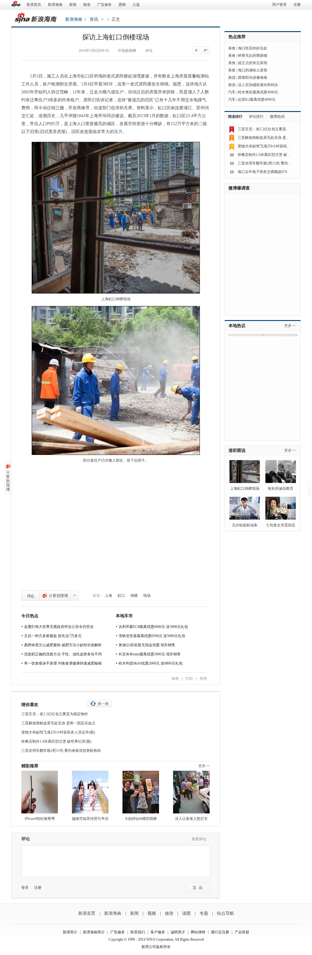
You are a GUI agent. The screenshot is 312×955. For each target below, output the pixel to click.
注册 (297, 4)
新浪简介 (70, 932)
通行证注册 (220, 932)
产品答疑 (242, 932)
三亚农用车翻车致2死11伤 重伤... (264, 163)
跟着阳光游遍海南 (252, 77)
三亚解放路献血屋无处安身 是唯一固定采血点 (58, 723)
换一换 (103, 703)
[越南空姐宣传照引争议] (90, 792)
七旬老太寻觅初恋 (280, 525)
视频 (151, 913)
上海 (108, 595)
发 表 (198, 887)
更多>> (204, 766)
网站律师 (198, 932)
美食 (232, 48)
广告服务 (104, 4)
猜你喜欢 (29, 704)
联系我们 (137, 932)
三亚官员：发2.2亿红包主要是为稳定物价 (54, 714)
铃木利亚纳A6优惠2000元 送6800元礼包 (151, 663)
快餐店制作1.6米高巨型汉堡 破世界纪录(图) (56, 741)
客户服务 (158, 932)
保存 (175, 678)
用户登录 (279, 4)
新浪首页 (34, 4)
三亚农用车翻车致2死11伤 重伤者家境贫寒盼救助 (61, 750)
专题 (204, 913)
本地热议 (237, 325)
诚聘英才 (178, 932)
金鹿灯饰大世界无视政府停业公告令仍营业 (59, 627)
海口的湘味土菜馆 (252, 70)
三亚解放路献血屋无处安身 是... (263, 137)
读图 (186, 913)
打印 (189, 678)
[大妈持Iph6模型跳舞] (140, 792)
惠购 (122, 4)
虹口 (121, 595)
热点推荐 (237, 36)
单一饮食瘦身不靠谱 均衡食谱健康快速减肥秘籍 (63, 663)
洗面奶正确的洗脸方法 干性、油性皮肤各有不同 (63, 654)
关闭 (203, 678)
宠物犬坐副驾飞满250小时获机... (264, 146)
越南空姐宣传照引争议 (90, 818)
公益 (136, 4)
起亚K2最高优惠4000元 (256, 99)
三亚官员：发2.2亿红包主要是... (263, 129)
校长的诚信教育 (280, 488)
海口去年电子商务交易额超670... (264, 172)
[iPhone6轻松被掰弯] (39, 792)
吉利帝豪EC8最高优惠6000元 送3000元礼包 (153, 627)
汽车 (232, 92)
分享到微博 (55, 595)
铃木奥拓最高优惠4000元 (258, 92)
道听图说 (237, 450)
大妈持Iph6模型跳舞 (141, 818)
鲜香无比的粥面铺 (252, 55)
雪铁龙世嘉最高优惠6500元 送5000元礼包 (152, 636)
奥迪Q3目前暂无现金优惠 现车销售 (147, 645)
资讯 (94, 19)
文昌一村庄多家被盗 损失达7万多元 (53, 636)
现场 (147, 595)
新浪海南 (55, 4)
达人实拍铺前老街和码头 (258, 85)
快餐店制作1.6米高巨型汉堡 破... (264, 155)
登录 (25, 887)
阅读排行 (235, 116)
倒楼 (134, 595)
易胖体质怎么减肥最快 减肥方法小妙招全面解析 (63, 645)
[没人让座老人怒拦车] (191, 792)
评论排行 (256, 116)
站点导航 (225, 913)
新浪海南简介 (94, 932)
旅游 (86, 4)
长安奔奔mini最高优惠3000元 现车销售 (150, 654)
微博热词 (277, 116)
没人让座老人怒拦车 (191, 818)
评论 (30, 595)
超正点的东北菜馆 (252, 63)
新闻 (72, 4)
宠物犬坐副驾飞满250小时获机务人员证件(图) (58, 732)
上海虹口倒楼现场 (244, 488)
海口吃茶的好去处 (252, 48)
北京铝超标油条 (244, 525)
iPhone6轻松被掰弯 (40, 818)
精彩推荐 (29, 766)
